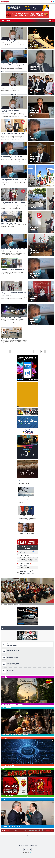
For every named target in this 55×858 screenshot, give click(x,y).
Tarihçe (35, 839)
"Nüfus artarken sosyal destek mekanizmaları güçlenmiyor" (16, 20)
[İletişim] (50, 20)
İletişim (39, 839)
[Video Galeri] (51, 1)
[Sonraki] (45, 351)
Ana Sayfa (16, 839)
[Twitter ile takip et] (25, 849)
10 (41, 351)
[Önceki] (10, 351)
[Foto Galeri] (53, 1)
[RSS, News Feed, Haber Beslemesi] (27, 849)
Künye (24, 839)
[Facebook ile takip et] (22, 849)
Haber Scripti (26, 852)
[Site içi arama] (52, 20)
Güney (4, 799)
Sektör (4, 738)
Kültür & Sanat (7, 708)
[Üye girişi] (30, 849)
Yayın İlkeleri (29, 839)
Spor (3, 769)
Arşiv (20, 839)
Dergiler (5, 677)
